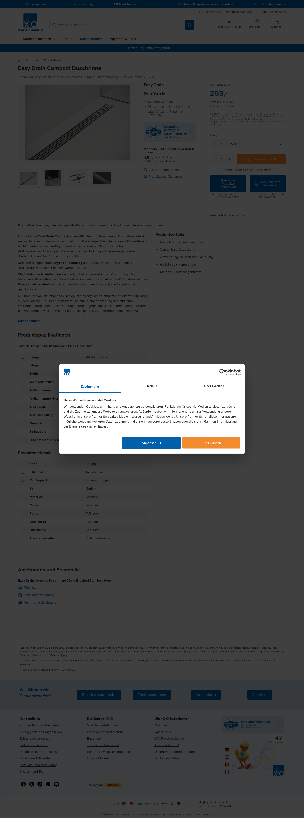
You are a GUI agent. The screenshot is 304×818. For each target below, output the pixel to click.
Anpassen (149, 442)
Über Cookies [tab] (214, 386)
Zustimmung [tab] (90, 386)
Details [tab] (152, 386)
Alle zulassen (211, 442)
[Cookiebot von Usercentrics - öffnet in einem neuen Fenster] (222, 372)
